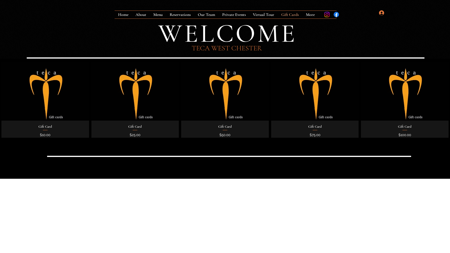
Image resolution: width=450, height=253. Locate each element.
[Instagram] (326, 14)
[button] (372, 13)
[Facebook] (336, 14)
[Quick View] (45, 91)
